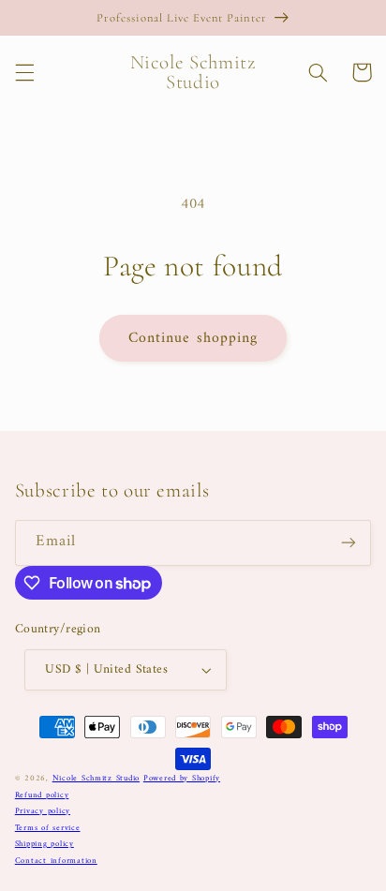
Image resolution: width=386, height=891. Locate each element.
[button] (24, 72)
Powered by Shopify (181, 778)
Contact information (56, 861)
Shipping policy (44, 844)
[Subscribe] (348, 543)
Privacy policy (42, 811)
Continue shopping (193, 338)
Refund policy (42, 795)
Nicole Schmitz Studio (96, 778)
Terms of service (48, 828)
